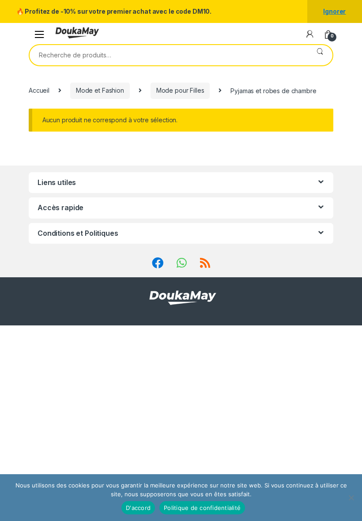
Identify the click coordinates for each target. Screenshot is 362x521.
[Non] (351, 497)
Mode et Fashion (100, 90)
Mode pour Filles (180, 90)
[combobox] (168, 55)
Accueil (39, 90)
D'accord (138, 507)
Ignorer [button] (334, 11)
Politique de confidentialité (202, 507)
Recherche (319, 55)
